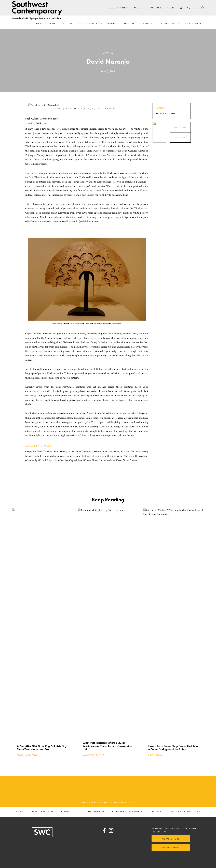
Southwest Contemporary (37, 10)
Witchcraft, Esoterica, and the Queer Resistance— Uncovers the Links (107, 746)
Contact (67, 812)
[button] (202, 8)
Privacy (157, 812)
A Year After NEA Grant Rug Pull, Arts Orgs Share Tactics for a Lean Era (42, 747)
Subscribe (180, 137)
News (20, 754)
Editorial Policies (92, 812)
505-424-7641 (159, 832)
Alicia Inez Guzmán (38, 446)
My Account (171, 847)
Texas (159, 754)
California (89, 754)
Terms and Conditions (184, 812)
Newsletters (171, 838)
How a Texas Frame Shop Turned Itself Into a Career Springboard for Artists (173, 747)
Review (108, 53)
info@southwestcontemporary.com (174, 829)
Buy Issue (180, 127)
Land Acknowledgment (128, 812)
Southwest (30, 754)
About (20, 812)
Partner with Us (43, 812)
